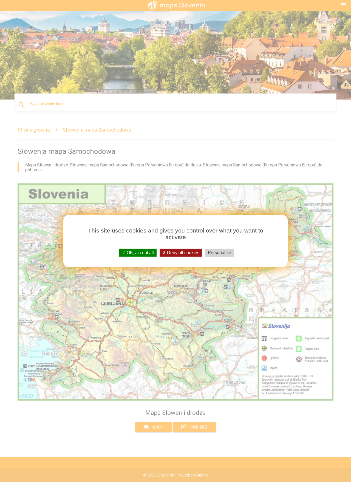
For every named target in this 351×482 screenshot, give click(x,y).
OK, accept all (140, 252)
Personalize (219, 252)
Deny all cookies (182, 252)
